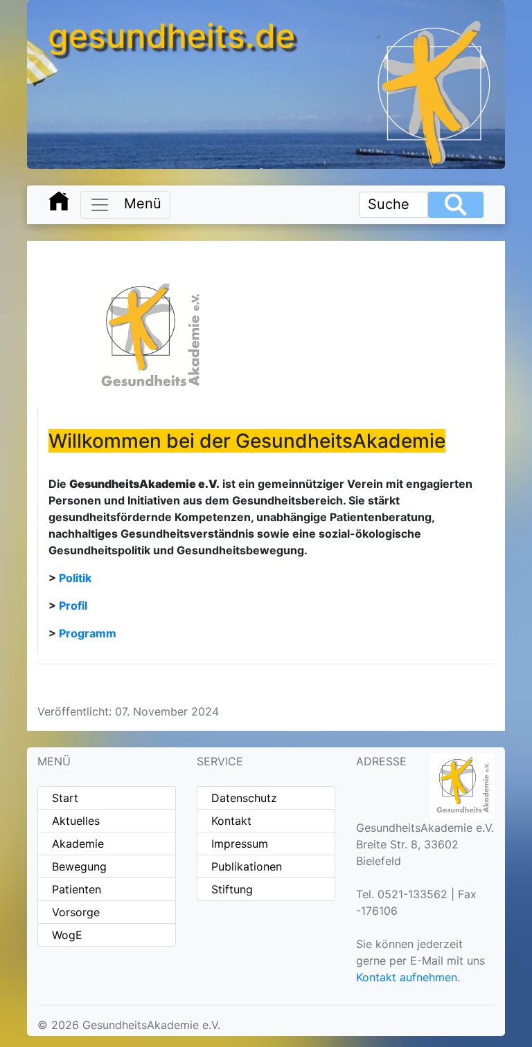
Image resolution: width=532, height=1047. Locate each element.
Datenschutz (244, 798)
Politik (75, 578)
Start (65, 798)
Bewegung (79, 866)
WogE (67, 935)
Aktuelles (76, 821)
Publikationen (246, 866)
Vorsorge (76, 912)
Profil (73, 605)
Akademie (78, 843)
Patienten (76, 889)
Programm (87, 633)
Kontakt (231, 821)
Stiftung (232, 889)
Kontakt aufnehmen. (408, 977)
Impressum (239, 843)
